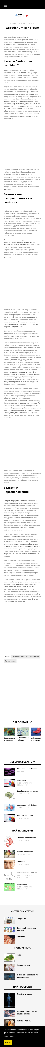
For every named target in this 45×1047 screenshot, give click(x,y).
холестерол (21, 780)
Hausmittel (34, 656)
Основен (14, 23)
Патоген (25, 23)
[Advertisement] (22, 144)
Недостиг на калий (25, 815)
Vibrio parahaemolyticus (27, 769)
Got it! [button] (8, 1043)
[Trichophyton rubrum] (23, 732)
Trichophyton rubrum (23, 739)
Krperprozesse (10, 661)
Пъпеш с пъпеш (24, 1021)
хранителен (22, 884)
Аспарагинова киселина (27, 873)
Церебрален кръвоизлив (27, 791)
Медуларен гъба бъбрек (27, 805)
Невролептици (23, 965)
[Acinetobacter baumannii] (37, 732)
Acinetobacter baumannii (36, 739)
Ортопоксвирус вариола (9, 739)
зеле (19, 955)
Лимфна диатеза (24, 994)
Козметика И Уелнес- (20, 656)
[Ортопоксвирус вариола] (9, 732)
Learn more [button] (9, 1036)
